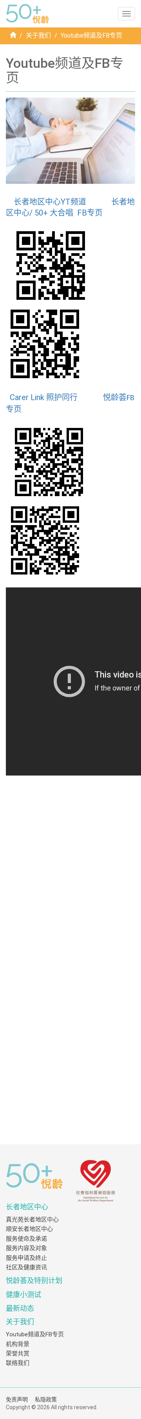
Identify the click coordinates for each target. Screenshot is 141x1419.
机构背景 (17, 1344)
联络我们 (17, 1362)
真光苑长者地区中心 (32, 1219)
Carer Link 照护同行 (44, 397)
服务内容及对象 (26, 1248)
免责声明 (17, 1399)
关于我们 (38, 35)
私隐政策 (46, 1399)
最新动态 (20, 1308)
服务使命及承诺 (26, 1238)
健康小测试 (23, 1294)
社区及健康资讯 (26, 1267)
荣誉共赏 (17, 1353)
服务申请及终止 (26, 1257)
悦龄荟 (115, 397)
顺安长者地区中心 (29, 1228)
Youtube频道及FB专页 (35, 1334)
